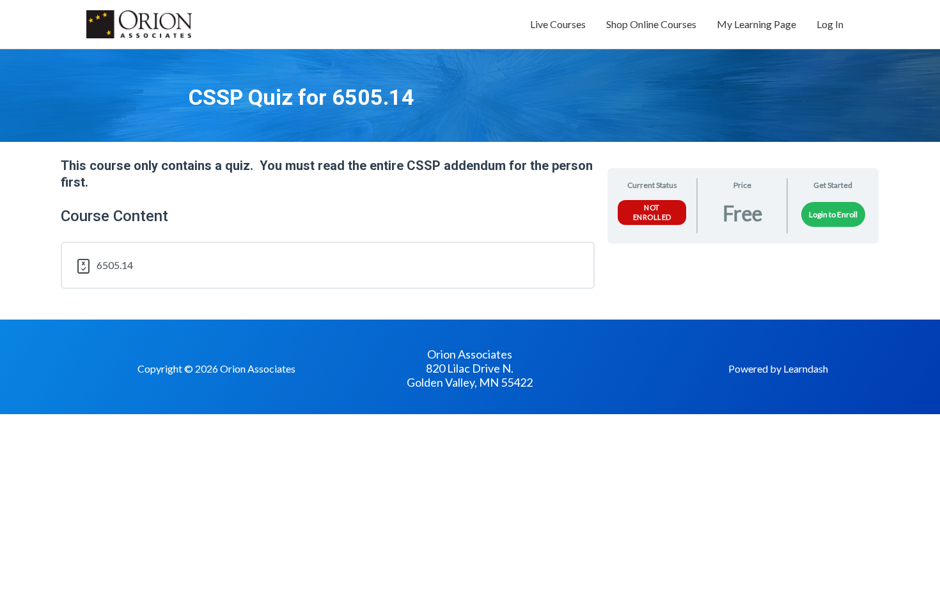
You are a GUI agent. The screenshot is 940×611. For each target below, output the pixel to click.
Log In (830, 24)
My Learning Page (756, 24)
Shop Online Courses (651, 24)
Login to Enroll (833, 214)
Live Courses (558, 24)
